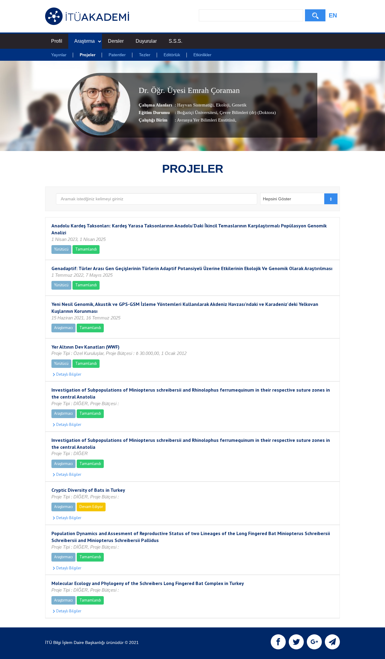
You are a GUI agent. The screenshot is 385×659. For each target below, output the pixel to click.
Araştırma (84, 41)
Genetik (239, 105)
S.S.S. (175, 41)
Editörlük (172, 54)
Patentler (117, 54)
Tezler (144, 54)
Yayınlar (58, 54)
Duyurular (146, 41)
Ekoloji (222, 105)
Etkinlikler (202, 54)
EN (333, 15)
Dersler (116, 41)
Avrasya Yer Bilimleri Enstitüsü (206, 120)
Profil (56, 41)
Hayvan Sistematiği (195, 105)
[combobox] (299, 199)
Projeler (87, 54)
